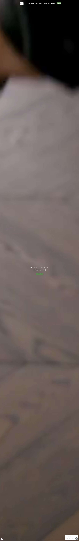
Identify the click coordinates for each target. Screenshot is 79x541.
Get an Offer (59, 3)
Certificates (45, 3)
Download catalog (70, 538)
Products (28, 3)
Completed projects (40, 3)
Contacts (52, 3)
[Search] (55, 3)
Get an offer (69, 536)
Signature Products (34, 3)
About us (49, 3)
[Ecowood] (21, 3)
